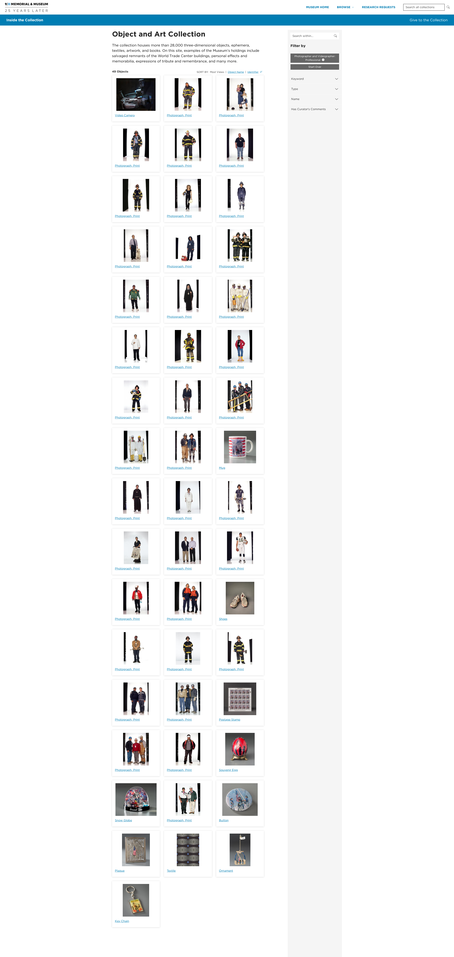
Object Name (236, 72)
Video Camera (125, 115)
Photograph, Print (179, 115)
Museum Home (317, 7)
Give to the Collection (429, 20)
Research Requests (378, 7)
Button (224, 820)
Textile (171, 870)
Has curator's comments (308, 109)
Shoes (223, 619)
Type (294, 89)
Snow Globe (123, 820)
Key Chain (122, 921)
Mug (222, 468)
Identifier (253, 72)
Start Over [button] (314, 66)
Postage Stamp (229, 719)
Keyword (297, 79)
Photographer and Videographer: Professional (314, 58)
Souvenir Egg (228, 770)
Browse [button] (343, 7)
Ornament (226, 870)
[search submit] (335, 36)
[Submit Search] (448, 7)
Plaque (119, 870)
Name (295, 99)
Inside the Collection (24, 20)
